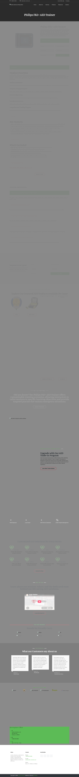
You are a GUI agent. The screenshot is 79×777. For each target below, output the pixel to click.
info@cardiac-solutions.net (30, 759)
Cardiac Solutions (21, 775)
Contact (67, 4)
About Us (41, 4)
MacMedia (35, 775)
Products (54, 4)
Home (35, 4)
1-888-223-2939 (28, 756)
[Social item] (41, 756)
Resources (60, 4)
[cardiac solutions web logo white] (16, 4)
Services (47, 4)
